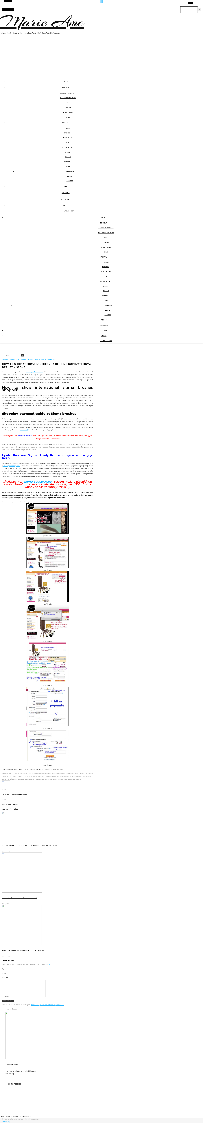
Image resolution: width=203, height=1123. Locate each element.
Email (4, 973)
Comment (5, 996)
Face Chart (66, 199)
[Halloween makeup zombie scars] (6, 786)
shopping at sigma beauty (18, 779)
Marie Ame (42, 21)
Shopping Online (8, 360)
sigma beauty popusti (32, 779)
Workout (68, 162)
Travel (68, 128)
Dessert (70, 181)
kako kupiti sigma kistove (74, 776)
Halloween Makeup (68, 98)
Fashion (67, 133)
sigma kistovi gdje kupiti (61, 779)
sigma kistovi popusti (74, 779)
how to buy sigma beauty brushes (27, 773)
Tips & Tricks (67, 112)
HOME (65, 81)
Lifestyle (66, 123)
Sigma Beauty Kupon (38, 481)
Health (68, 157)
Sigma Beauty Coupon (35, 360)
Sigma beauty (21, 360)
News (68, 117)
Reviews (67, 107)
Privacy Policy (68, 211)
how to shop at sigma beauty (66, 773)
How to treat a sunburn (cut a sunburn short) (19, 898)
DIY (67, 142)
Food (68, 166)
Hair (68, 103)
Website (5, 977)
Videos (66, 186)
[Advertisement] (101, 61)
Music (67, 152)
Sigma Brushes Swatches (46, 779)
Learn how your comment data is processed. (47, 1005)
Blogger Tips (67, 147)
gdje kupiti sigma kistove (9, 773)
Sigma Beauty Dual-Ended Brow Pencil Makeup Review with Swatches (29, 845)
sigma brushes (50, 360)
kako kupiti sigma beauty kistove (57, 776)
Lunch (69, 176)
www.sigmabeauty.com (34, 372)
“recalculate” (24, 430)
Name (5, 969)
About (65, 205)
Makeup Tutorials (67, 93)
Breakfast (69, 171)
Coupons (66, 193)
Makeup (65, 87)
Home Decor (68, 138)
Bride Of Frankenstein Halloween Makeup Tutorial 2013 (23, 950)
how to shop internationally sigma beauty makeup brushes (29, 776)
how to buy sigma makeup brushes (47, 773)
